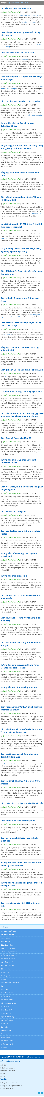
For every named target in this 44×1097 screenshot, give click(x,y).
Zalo (5, 377)
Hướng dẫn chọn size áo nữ (14, 576)
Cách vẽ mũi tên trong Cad (13, 511)
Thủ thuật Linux (6, 1000)
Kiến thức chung (7, 993)
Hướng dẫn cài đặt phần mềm (11, 1083)
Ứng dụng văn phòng (8, 948)
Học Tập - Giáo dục (7, 965)
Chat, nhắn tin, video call (10, 983)
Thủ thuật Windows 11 (9, 959)
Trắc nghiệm (5, 1034)
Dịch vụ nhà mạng (7, 1017)
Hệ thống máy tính (7, 962)
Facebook (39, 1093)
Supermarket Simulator (12, 764)
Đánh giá (4, 1027)
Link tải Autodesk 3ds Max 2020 (16, 8)
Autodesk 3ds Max (28, 22)
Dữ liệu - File (5, 969)
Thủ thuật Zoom (7, 1041)
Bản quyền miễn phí (8, 931)
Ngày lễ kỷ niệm (6, 1030)
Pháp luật (4, 1047)
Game (3, 986)
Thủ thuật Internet (7, 935)
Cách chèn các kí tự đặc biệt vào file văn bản (22, 803)
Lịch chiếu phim (7, 1020)
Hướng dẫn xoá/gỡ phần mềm (11, 1086)
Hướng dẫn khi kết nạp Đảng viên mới (19, 687)
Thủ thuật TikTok (7, 1044)
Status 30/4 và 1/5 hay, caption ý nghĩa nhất (22, 391)
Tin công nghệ (6, 976)
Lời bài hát (5, 1006)
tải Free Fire (8, 335)
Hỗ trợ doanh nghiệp (8, 1003)
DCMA (2, 1073)
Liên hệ (3, 1076)
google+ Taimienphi (42, 1093)
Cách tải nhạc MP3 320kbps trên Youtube (20, 101)
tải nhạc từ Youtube (35, 115)
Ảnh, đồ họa (5, 942)
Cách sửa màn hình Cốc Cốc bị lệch (17, 52)
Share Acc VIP (6, 1013)
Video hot (4, 1024)
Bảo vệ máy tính (7, 945)
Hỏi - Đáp (4, 989)
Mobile (3, 979)
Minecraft (4, 238)
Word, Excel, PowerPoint (9, 952)
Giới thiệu (3, 1065)
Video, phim (5, 1037)
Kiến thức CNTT (6, 1010)
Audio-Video (5, 938)
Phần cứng (5, 972)
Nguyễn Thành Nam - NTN (11, 12)
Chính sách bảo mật (7, 1071)
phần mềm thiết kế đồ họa (28, 15)
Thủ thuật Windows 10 (9, 955)
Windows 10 (36, 214)
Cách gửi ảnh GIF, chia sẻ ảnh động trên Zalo (22, 369)
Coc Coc (25, 60)
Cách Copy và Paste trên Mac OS (16, 438)
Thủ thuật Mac (6, 996)
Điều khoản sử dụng (7, 1068)
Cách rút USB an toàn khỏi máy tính (18, 820)
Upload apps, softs (7, 1088)
